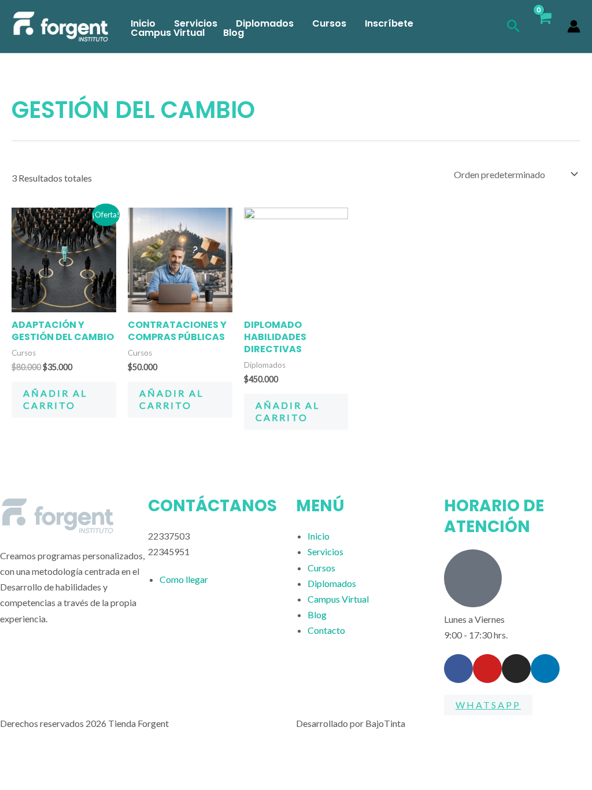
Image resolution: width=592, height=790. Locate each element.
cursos (329, 23)
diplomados (265, 23)
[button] (513, 26)
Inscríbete (389, 23)
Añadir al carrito (55, 399)
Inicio (143, 23)
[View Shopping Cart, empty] (544, 26)
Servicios (195, 23)
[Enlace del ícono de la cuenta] (573, 26)
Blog (233, 33)
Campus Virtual (168, 33)
